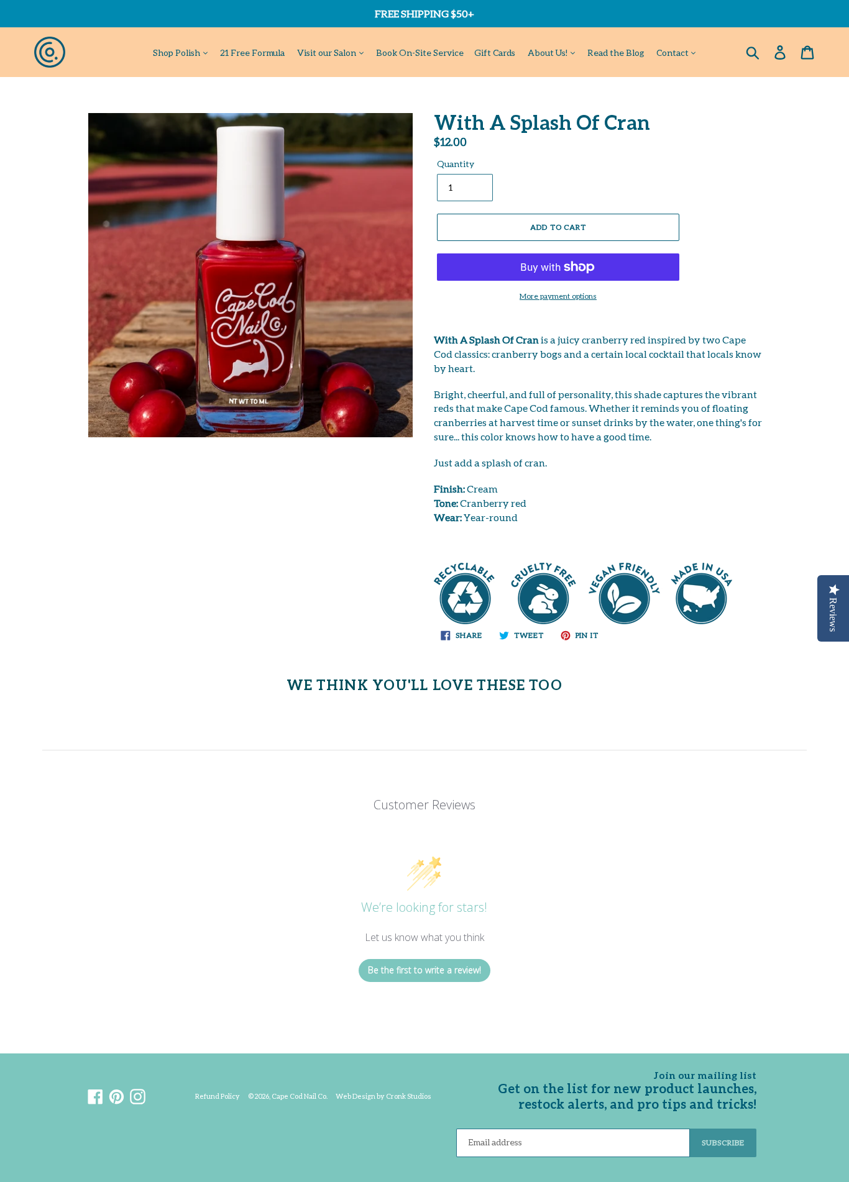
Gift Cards (494, 52)
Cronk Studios (408, 1096)
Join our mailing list (705, 1075)
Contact (673, 52)
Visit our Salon (327, 52)
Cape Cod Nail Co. (300, 1096)
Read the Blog (615, 52)
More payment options (558, 296)
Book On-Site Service (420, 52)
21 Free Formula (252, 52)
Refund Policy (217, 1096)
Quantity (455, 163)
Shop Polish (177, 52)
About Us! (548, 52)
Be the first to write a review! (424, 970)
